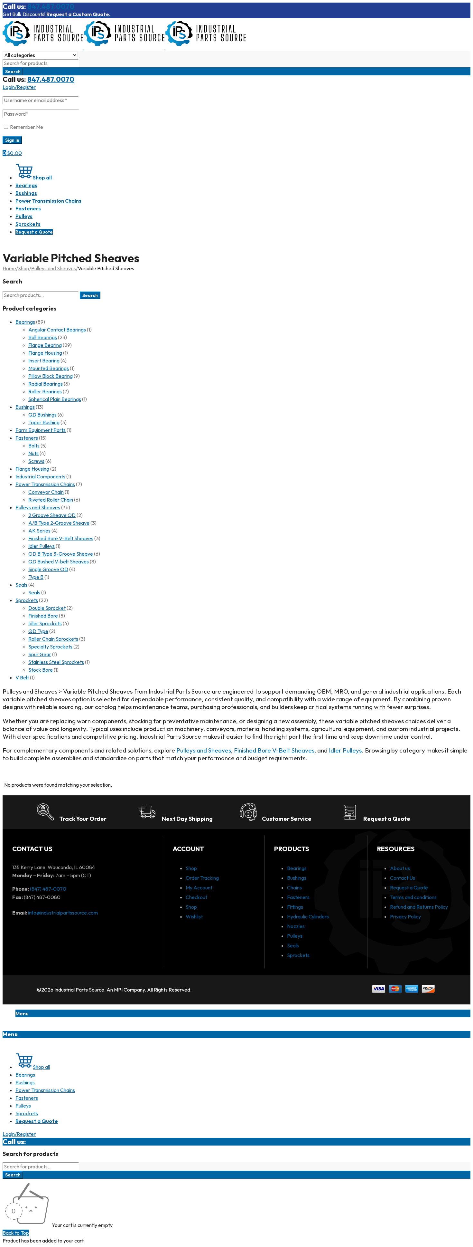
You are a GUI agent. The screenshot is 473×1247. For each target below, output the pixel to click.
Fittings (295, 907)
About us (400, 868)
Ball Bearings (42, 337)
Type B (35, 577)
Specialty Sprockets (50, 646)
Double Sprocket (47, 608)
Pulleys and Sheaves (53, 268)
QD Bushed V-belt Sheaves (58, 561)
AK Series (39, 530)
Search (90, 295)
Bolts (34, 445)
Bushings (25, 407)
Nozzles (296, 926)
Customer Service (286, 818)
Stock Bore (40, 670)
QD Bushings (42, 414)
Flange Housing (45, 353)
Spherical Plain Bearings (54, 399)
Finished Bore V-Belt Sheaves (60, 538)
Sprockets (26, 600)
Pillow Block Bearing (50, 376)
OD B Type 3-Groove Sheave (60, 554)
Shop (23, 268)
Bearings (25, 322)
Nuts (33, 453)
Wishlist (194, 916)
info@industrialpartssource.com (63, 912)
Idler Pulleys (41, 546)
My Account (199, 887)
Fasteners (26, 438)
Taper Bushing (44, 422)
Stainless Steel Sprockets (56, 662)
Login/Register (19, 87)
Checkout (196, 897)
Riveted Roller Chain (50, 499)
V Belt (22, 677)
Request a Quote (386, 818)
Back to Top (16, 1233)
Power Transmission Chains (45, 484)
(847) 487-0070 (48, 889)
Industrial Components (40, 476)
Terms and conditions (413, 897)
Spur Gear (39, 654)
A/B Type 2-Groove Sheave (58, 523)
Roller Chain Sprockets (53, 639)
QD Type (38, 631)
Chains (294, 887)
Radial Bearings (45, 383)
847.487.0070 (50, 6)
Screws (36, 461)
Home (9, 268)
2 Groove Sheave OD (52, 515)
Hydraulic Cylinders (308, 916)
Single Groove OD (48, 569)
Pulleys (294, 936)
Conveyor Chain (46, 492)
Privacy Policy (405, 916)
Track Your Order (83, 818)
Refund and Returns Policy (419, 907)
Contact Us (402, 878)
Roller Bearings (45, 391)
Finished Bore (43, 615)
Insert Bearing (44, 360)
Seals (21, 584)
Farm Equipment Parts (40, 430)
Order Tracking (202, 878)
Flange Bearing (45, 345)
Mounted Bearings (48, 368)
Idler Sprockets (45, 623)
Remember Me (26, 127)
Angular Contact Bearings (57, 329)
